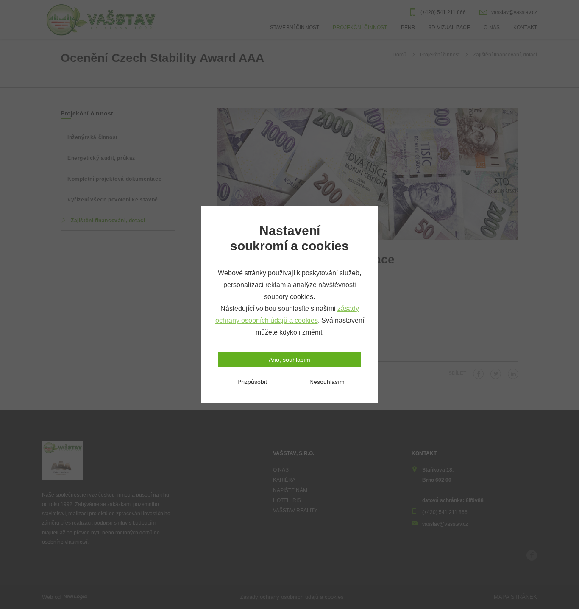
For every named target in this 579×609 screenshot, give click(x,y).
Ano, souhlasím (289, 359)
